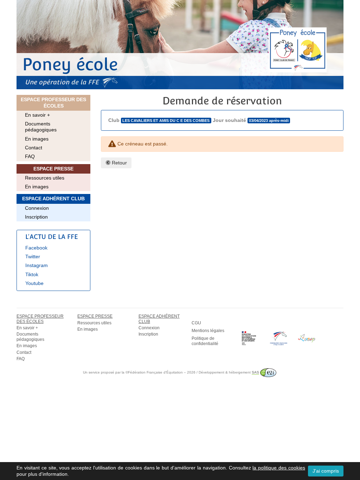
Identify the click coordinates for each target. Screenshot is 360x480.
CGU (196, 322)
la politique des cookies (278, 468)
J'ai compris (326, 471)
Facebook (36, 248)
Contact (33, 147)
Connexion (37, 208)
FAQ (30, 156)
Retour (118, 163)
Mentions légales (208, 330)
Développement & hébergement (229, 372)
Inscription (36, 217)
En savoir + (37, 115)
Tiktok (31, 274)
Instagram (36, 265)
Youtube (34, 283)
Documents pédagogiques (41, 126)
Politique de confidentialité (205, 341)
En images (37, 139)
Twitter (32, 256)
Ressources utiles (44, 178)
